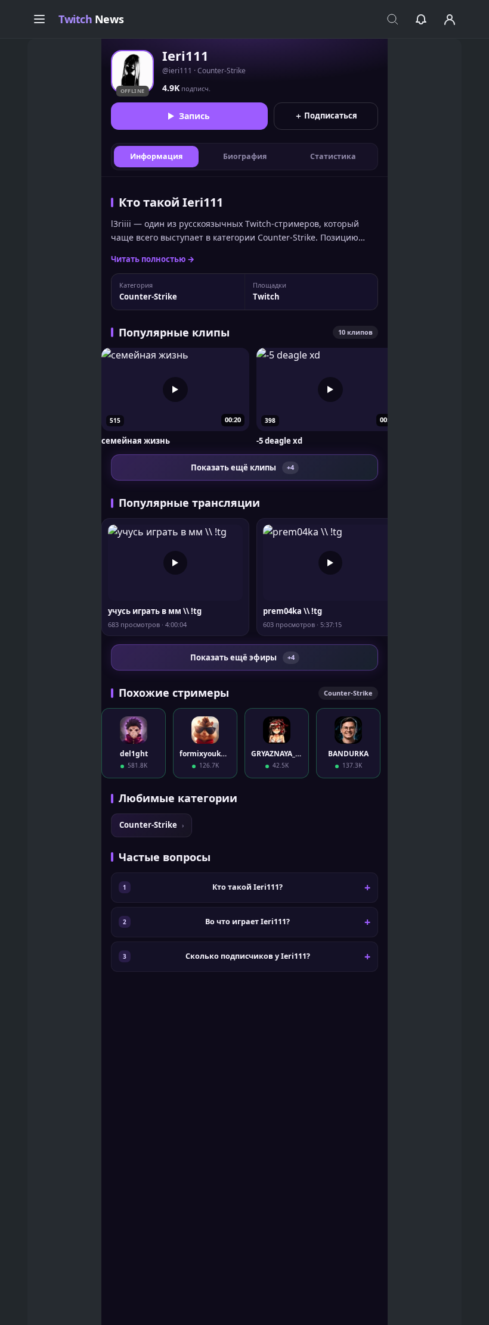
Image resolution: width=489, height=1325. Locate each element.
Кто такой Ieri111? (247, 887)
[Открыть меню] (39, 19)
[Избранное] (421, 19)
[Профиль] (450, 19)
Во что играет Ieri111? (247, 921)
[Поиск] (392, 19)
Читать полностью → (152, 259)
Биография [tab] (245, 156)
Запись (194, 115)
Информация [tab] (156, 156)
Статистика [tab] (333, 156)
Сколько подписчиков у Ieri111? (247, 956)
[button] (175, 397)
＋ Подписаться (326, 115)
